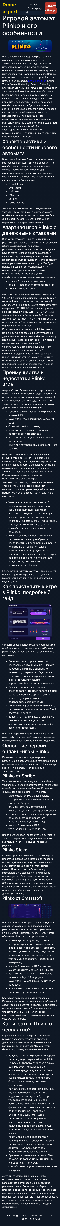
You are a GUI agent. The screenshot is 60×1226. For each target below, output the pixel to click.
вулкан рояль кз (37, 80)
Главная (33, 4)
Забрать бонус (50, 8)
